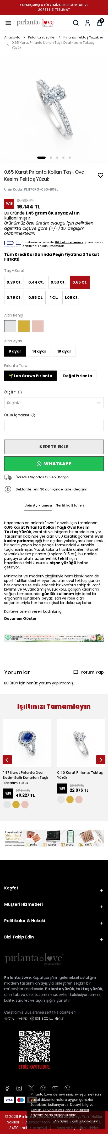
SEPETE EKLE (54, 447)
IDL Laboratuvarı (69, 242)
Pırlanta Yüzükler (42, 37)
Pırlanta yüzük (59, 988)
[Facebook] (7, 1088)
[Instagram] (19, 1088)
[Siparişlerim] (87, 23)
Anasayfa (12, 37)
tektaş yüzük (89, 988)
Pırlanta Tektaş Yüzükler (83, 37)
